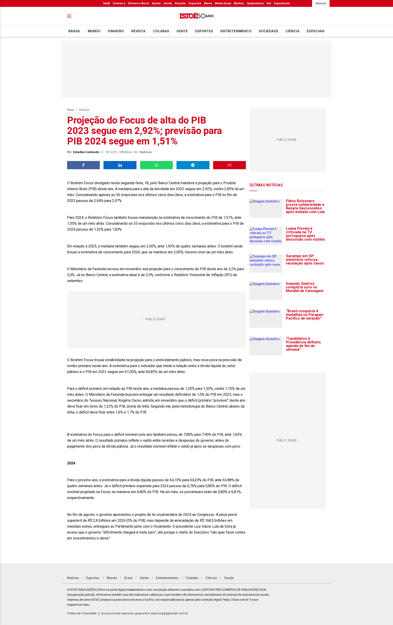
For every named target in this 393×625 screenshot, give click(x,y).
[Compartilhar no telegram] (192, 165)
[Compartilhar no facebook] (83, 165)
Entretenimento (236, 31)
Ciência (293, 31)
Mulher (239, 3)
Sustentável (255, 3)
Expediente (282, 3)
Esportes (195, 3)
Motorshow (223, 3)
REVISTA (138, 31)
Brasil (74, 31)
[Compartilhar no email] (229, 165)
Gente (168, 3)
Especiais (316, 31)
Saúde (156, 3)
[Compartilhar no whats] (156, 165)
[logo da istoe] (196, 16)
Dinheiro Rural (138, 3)
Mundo (94, 31)
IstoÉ (106, 3)
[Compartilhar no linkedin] (119, 165)
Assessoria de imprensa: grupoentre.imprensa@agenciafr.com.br (144, 613)
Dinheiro (119, 3)
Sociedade (268, 31)
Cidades (192, 578)
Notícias (84, 109)
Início (70, 109)
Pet (269, 3)
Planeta (180, 3)
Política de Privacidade (82, 613)
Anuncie (320, 3)
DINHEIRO (116, 31)
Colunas (161, 31)
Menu (208, 3)
